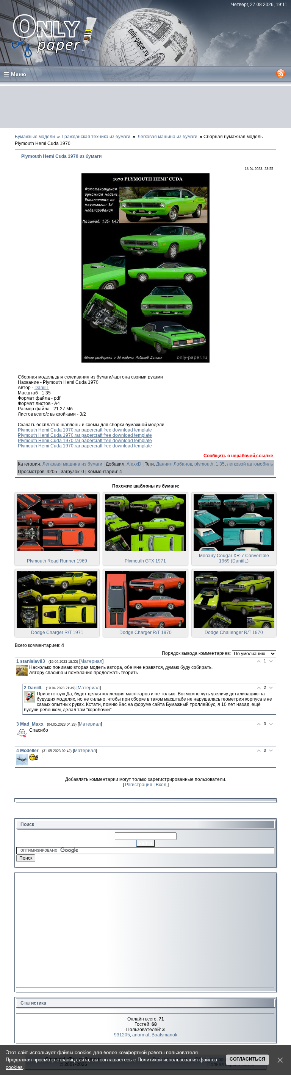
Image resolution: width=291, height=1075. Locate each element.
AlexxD (134, 464)
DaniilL (41, 387)
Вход (161, 784)
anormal (140, 1035)
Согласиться (247, 1059)
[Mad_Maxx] (22, 733)
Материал (91, 661)
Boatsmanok (164, 1035)
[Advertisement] (145, 107)
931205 (122, 1035)
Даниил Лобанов (174, 464)
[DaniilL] (29, 697)
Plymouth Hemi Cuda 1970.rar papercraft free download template (85, 430)
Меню (18, 74)
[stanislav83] (22, 670)
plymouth (203, 464)
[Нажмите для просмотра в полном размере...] (145, 361)
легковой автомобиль (250, 464)
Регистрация (138, 784)
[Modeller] (22, 759)
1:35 (220, 464)
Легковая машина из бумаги (72, 464)
